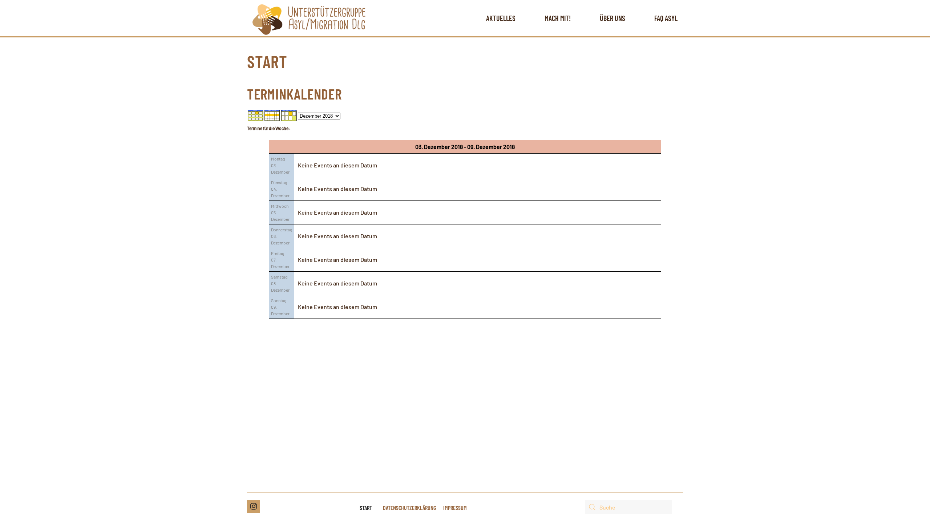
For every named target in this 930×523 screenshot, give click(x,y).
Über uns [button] (612, 18)
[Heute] (289, 114)
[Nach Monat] (256, 114)
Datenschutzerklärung (409, 507)
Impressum (455, 507)
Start (366, 507)
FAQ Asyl (666, 18)
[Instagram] (253, 506)
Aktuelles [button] (500, 18)
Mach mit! (558, 18)
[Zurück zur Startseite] (309, 18)
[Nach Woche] (272, 114)
